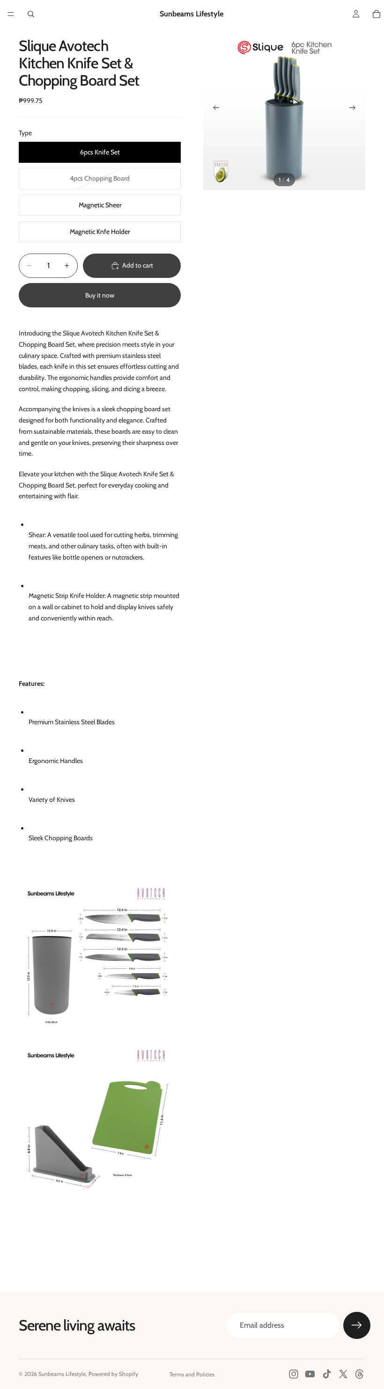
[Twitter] (343, 1374)
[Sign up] (356, 1325)
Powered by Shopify (113, 1373)
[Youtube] (310, 1374)
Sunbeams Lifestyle (62, 1373)
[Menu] (11, 14)
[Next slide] (355, 109)
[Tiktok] (326, 1374)
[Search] (31, 14)
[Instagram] (293, 1374)
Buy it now (99, 295)
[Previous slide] (213, 109)
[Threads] (359, 1374)
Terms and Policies (192, 1374)
